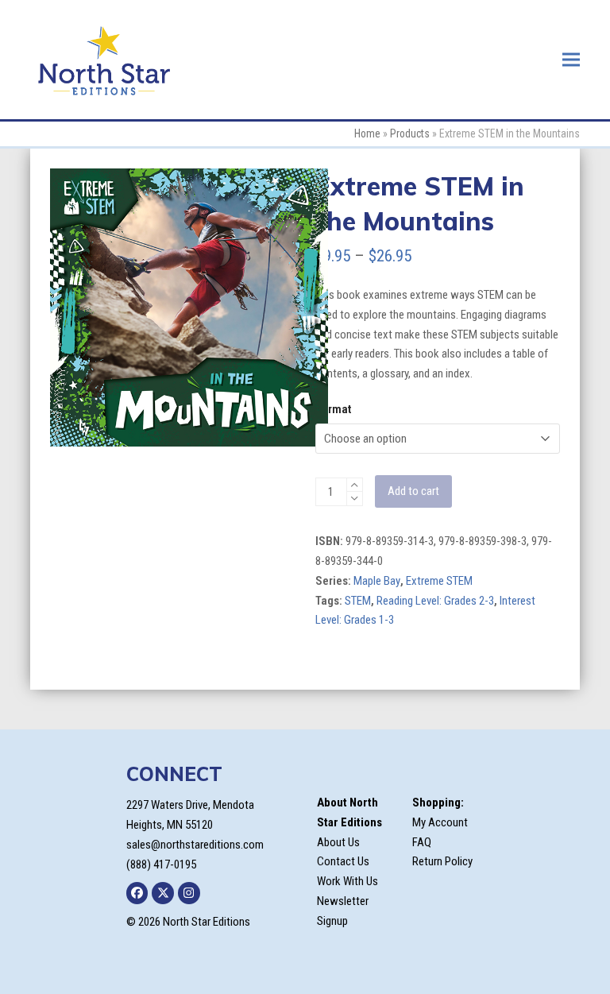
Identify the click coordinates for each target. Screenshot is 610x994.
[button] (571, 59)
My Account (440, 822)
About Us (338, 842)
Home (367, 133)
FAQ (421, 842)
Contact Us (343, 861)
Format (333, 409)
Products (410, 133)
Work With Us (347, 881)
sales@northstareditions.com (195, 844)
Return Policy (442, 861)
